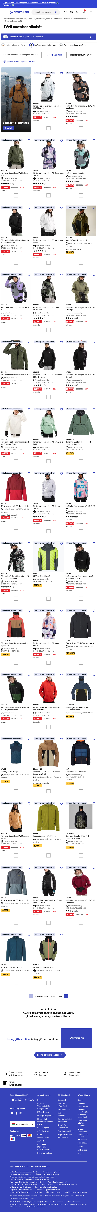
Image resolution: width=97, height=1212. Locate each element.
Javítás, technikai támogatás (65, 1120)
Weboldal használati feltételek (20, 1187)
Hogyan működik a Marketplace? (65, 1136)
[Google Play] (29, 1100)
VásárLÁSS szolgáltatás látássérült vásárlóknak (83, 1113)
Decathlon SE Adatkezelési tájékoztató (23, 1184)
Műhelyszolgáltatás (45, 1116)
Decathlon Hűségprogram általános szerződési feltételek (29, 1179)
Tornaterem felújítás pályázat (82, 1123)
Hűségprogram (43, 1128)
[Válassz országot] (22, 1124)
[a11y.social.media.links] (12, 1113)
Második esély (43, 1112)
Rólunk (80, 1100)
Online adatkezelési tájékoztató (21, 1174)
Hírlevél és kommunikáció (63, 1126)
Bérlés (40, 1100)
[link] (8, 128)
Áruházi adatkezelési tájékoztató (47, 1174)
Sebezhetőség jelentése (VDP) (20, 1192)
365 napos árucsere (62, 1114)
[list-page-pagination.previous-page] (31, 996)
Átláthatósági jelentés (53, 1192)
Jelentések (38, 1192)
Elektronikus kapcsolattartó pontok (48, 1190)
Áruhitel (40, 1141)
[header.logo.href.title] (19, 12)
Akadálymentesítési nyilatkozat (76, 1192)
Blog (79, 1153)
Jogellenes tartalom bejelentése (21, 1190)
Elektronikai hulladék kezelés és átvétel (45, 1121)
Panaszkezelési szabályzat (57, 1182)
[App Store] (17, 1100)
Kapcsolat (62, 1100)
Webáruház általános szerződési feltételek (24, 1172)
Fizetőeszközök (64, 1110)
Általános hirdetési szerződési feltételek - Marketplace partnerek (32, 1177)
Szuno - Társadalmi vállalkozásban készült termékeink (84, 1134)
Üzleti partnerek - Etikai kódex (67, 1184)
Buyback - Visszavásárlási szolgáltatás (43, 1106)
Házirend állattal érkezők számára (46, 1187)
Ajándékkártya (43, 1131)
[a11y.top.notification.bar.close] (92, 4)
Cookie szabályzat (47, 1184)
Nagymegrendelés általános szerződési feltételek (27, 1182)
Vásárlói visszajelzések (51, 1172)
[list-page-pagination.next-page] (66, 996)
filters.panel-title (53, 55)
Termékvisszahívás (66, 1131)
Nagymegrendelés (44, 1153)
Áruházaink (82, 1150)
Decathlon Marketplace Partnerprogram (44, 1146)
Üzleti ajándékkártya (43, 1136)
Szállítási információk (62, 1105)
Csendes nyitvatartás (83, 1105)
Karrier (80, 1146)
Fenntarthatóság (84, 1143)
